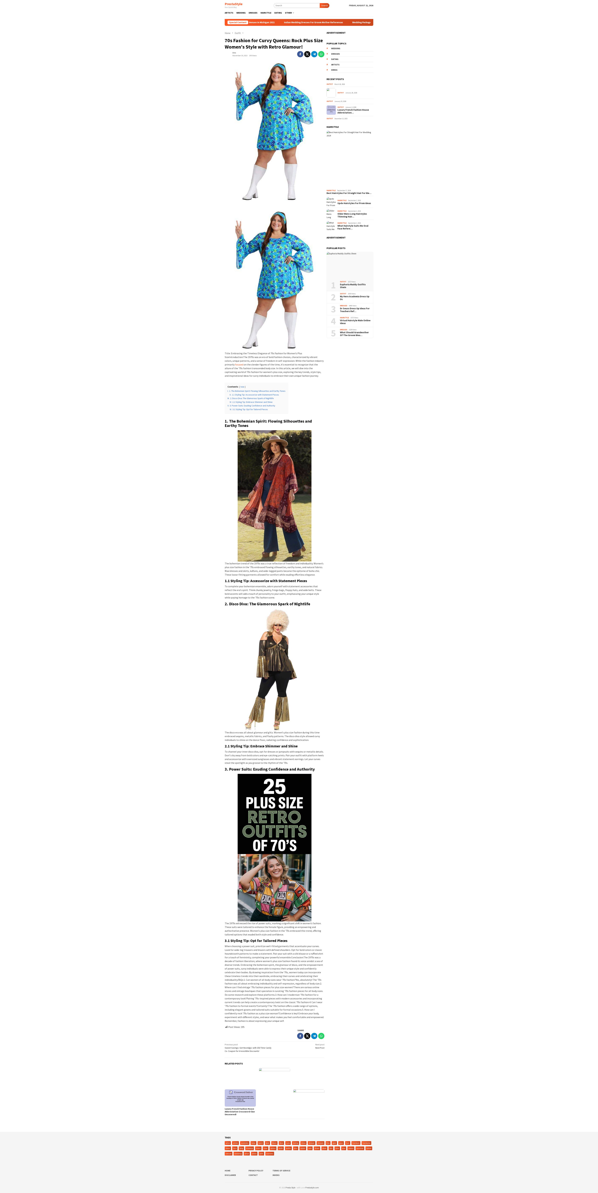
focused (239, 364)
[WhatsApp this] (321, 54)
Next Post (319, 1046)
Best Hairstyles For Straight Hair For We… (349, 193)
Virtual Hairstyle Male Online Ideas (355, 322)
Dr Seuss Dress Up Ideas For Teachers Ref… (355, 310)
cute (288, 1143)
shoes (317, 1148)
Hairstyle (331, 190)
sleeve (350, 1148)
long (241, 1148)
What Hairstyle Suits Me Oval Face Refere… (352, 227)
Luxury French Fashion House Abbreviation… (353, 111)
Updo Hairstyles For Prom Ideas (354, 203)
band (261, 1143)
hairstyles (366, 1143)
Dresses (343, 306)
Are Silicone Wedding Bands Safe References (359, 22)
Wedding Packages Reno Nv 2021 (308, 22)
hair (347, 1143)
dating (334, 59)
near (265, 1148)
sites (337, 1148)
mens (258, 1148)
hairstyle (355, 1143)
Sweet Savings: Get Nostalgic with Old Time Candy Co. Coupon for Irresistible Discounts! (248, 1047)
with (261, 1153)
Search (324, 5)
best (267, 1143)
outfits (288, 1148)
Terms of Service (281, 1170)
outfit (281, 1148)
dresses (335, 54)
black (274, 1143)
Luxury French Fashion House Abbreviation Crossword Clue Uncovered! (240, 1111)
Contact (253, 1175)
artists (335, 64)
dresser (311, 1143)
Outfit (330, 84)
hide (242, 387)
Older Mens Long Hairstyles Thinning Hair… (352, 215)
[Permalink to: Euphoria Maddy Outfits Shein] (350, 265)
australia (244, 1143)
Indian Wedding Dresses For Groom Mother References (252, 22)
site (331, 1148)
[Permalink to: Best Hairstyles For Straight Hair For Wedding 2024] (350, 159)
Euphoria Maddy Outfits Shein (353, 286)
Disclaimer (230, 1175)
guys (341, 1143)
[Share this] (300, 54)
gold (334, 1143)
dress (334, 70)
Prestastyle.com (312, 1187)
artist (228, 1143)
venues (228, 1153)
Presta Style (290, 1187)
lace (235, 1148)
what (247, 1153)
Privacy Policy (256, 1170)
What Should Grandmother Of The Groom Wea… (354, 334)
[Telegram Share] (314, 54)
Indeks (276, 1175)
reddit (302, 1148)
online (273, 1148)
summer (359, 1148)
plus (295, 1148)
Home (227, 1170)
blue (281, 1143)
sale (310, 1148)
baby (253, 1143)
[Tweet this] (307, 54)
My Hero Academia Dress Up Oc (354, 298)
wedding (335, 48)
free (328, 1143)
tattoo (368, 1148)
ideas (228, 1148)
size (343, 1148)
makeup (249, 1148)
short (324, 1148)
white (254, 1153)
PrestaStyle (233, 4)
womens (269, 1153)
